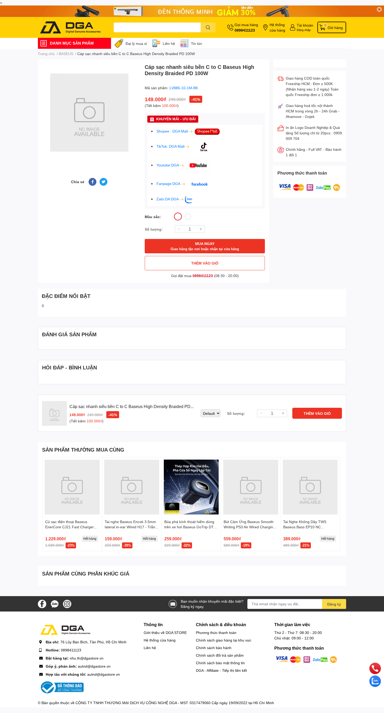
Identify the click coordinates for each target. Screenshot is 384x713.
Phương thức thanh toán (216, 632)
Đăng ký (334, 604)
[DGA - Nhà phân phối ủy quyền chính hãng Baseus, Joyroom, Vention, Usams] (70, 27)
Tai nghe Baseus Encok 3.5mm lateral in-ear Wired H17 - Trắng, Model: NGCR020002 (131, 526)
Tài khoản (305, 25)
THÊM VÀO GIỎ (204, 263)
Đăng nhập (304, 30)
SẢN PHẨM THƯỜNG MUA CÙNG (83, 449)
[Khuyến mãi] (192, 11)
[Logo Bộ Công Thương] (61, 687)
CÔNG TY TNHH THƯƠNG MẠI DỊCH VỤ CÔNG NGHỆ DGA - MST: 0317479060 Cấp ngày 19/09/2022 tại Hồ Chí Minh (174, 702)
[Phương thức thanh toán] (309, 187)
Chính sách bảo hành (213, 647)
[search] (208, 27)
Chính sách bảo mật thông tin (220, 663)
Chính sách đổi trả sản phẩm (220, 655)
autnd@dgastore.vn (94, 666)
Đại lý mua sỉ (136, 43)
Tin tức (196, 43)
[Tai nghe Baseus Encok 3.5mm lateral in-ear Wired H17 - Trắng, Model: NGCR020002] (131, 486)
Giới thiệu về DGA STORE (165, 632)
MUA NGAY (205, 246)
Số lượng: (154, 229)
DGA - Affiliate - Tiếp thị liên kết (221, 670)
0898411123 (245, 30)
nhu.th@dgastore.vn (86, 658)
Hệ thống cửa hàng (277, 27)
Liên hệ (169, 43)
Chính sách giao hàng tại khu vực (223, 640)
